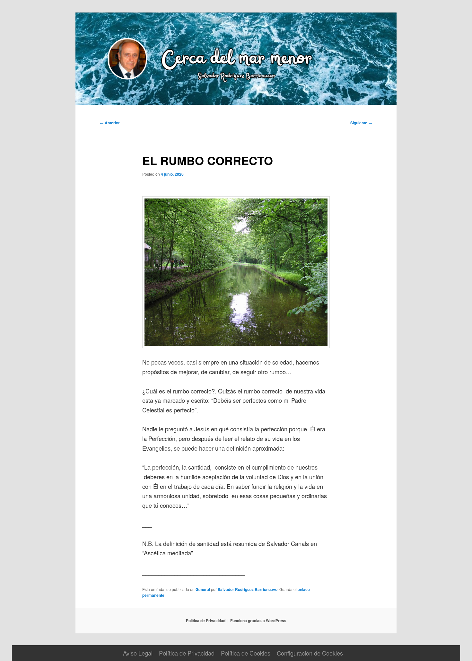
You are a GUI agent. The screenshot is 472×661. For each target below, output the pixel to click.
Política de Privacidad (205, 620)
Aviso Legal (138, 653)
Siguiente (361, 123)
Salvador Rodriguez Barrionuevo (247, 589)
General (203, 589)
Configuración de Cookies (310, 653)
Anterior (110, 123)
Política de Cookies (245, 653)
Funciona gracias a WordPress (258, 620)
